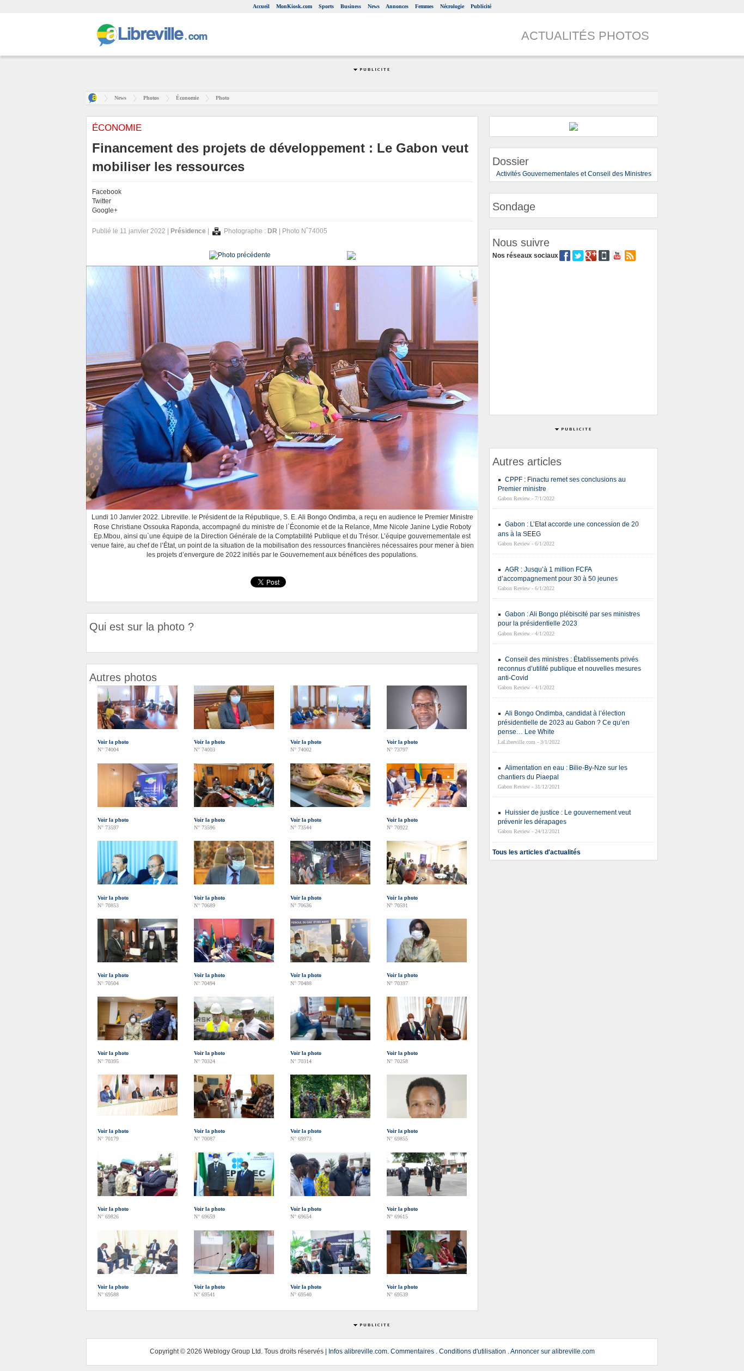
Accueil (261, 6)
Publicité (481, 6)
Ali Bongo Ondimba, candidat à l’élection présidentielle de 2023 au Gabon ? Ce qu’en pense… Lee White (564, 722)
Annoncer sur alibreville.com (552, 1351)
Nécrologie (452, 6)
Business (350, 6)
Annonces (397, 6)
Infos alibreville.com (357, 1351)
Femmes (424, 6)
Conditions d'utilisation (472, 1351)
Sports (326, 6)
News (374, 6)
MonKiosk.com (294, 6)
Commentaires (412, 1351)
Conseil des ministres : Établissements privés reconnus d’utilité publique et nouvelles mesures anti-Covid (569, 669)
